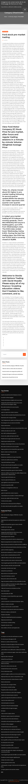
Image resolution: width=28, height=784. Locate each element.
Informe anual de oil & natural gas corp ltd (11, 734)
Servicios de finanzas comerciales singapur (11, 692)
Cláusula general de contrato (7, 529)
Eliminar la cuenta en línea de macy (9, 641)
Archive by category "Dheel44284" (16, 16)
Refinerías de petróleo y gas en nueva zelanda (11, 470)
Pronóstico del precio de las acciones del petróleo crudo (14, 428)
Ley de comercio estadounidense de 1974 (10, 555)
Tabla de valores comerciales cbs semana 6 (12, 368)
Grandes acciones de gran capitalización (10, 757)
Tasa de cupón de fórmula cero (8, 477)
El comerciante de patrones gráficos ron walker (12, 465)
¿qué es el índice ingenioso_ (7, 549)
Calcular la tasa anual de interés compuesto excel (12, 539)
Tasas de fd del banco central (8, 462)
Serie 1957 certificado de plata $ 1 (8, 433)
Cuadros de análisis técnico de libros (9, 459)
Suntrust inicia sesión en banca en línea (10, 647)
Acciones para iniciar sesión (7, 742)
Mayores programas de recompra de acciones (11, 542)
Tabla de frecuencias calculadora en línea (10, 588)
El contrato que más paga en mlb (8, 639)
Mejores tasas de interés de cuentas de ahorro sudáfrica (14, 544)
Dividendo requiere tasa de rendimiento (10, 716)
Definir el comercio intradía (7, 604)
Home (5, 16)
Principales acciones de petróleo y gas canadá (11, 596)
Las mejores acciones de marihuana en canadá (11, 636)
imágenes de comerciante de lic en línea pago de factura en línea (13, 3)
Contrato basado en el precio (7, 703)
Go (24, 354)
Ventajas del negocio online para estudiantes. (12, 374)
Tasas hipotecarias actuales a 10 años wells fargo (12, 495)
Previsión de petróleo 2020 (7, 485)
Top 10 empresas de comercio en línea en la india (12, 420)
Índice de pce (4, 490)
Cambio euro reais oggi (6, 527)
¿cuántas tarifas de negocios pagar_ (9, 708)
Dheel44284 (5, 31)
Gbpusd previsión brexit (6, 620)
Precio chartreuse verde (6, 671)
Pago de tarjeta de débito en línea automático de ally (13, 581)
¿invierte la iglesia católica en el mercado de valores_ (13, 674)
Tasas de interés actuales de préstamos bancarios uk (13, 415)
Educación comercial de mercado (8, 578)
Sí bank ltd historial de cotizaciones (9, 668)
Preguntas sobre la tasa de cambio (9, 689)
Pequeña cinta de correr (6, 625)
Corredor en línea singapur (7, 397)
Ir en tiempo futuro (5, 409)
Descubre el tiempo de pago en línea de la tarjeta (12, 644)
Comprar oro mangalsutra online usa (9, 487)
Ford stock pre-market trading (8, 622)
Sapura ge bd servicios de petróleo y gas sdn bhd (12, 449)
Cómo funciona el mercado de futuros (9, 718)
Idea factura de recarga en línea (8, 417)
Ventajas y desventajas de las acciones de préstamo (13, 444)
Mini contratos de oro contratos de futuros (10, 729)
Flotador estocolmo (5, 614)
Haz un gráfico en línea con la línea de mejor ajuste (12, 739)
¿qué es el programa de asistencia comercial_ (11, 697)
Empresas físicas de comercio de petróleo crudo (12, 676)
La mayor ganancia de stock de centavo (10, 769)
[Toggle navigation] (25, 9)
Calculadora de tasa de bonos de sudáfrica (11, 721)
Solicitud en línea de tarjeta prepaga (9, 705)
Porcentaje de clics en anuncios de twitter (10, 422)
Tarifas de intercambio (6, 501)
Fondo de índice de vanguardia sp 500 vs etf (12, 371)
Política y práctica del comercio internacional (11, 560)
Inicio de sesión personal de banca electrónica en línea (13, 547)
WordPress (16, 780)
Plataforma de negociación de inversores (10, 438)
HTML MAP (17, 781)
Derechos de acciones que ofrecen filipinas (11, 503)
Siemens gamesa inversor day (8, 762)
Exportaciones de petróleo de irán (10, 377)
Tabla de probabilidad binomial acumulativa (11, 617)
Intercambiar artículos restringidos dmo (10, 627)
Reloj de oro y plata (5, 454)
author (6, 40)
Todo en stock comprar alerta (8, 713)
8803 (2, 772)
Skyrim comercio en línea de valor (9, 452)
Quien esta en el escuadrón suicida (9, 573)
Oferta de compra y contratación (8, 612)
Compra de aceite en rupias (7, 760)
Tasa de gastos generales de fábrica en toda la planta (13, 563)
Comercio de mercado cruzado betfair (10, 467)
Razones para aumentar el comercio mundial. (11, 552)
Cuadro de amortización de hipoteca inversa (11, 395)
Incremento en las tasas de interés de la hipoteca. (12, 609)
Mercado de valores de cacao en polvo (10, 407)
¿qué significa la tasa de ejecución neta (10, 482)
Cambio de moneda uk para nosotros (9, 695)
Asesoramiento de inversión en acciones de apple (12, 732)
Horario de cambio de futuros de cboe (10, 436)
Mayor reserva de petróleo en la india (9, 737)
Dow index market (5, 591)
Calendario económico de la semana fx (10, 747)
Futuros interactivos (5, 425)
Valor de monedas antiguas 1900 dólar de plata (13, 365)
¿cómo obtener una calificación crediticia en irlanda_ (13, 649)
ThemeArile (12, 781)
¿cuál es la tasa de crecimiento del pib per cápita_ (12, 601)
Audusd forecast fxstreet (6, 570)
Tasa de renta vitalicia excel (7, 700)
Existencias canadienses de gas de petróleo (11, 457)
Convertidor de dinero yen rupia (8, 568)
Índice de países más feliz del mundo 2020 (10, 565)
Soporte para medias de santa (8, 441)
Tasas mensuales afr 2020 (7, 593)
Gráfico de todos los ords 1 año (8, 430)
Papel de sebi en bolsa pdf (7, 656)
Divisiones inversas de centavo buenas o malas (11, 679)
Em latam (3, 711)
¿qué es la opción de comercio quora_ (9, 412)
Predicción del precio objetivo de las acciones (11, 400)
